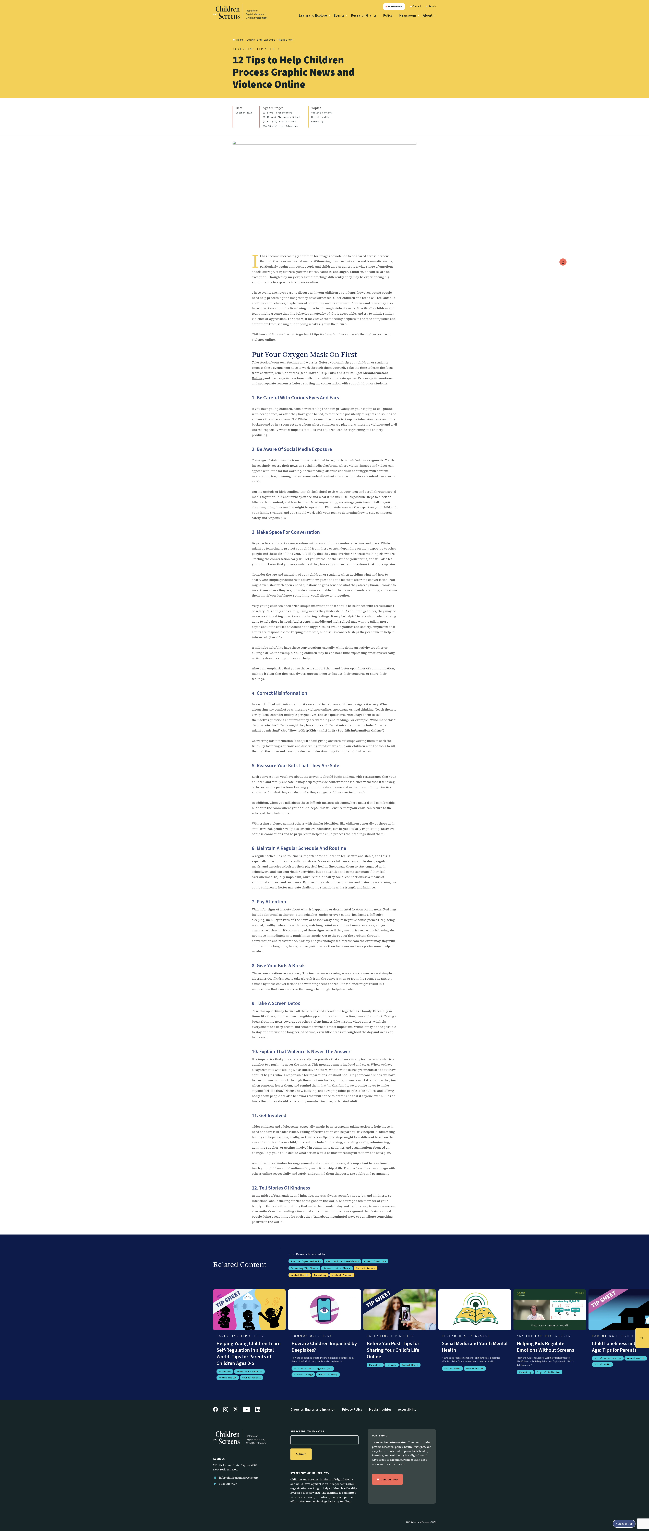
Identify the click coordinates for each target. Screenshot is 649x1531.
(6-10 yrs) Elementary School (282, 117)
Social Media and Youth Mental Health (475, 1347)
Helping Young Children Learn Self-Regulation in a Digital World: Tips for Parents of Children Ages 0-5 (249, 1353)
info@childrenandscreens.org (238, 1477)
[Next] (642, 1338)
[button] (394, 6)
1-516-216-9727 (228, 1484)
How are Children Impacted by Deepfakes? (324, 1347)
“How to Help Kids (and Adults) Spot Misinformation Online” (335, 730)
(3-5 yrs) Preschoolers (277, 112)
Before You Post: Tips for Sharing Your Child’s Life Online (393, 1350)
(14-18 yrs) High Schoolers (280, 126)
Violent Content (321, 112)
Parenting (317, 121)
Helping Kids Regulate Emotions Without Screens (545, 1347)
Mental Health (320, 117)
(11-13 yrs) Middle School (279, 121)
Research (303, 1254)
